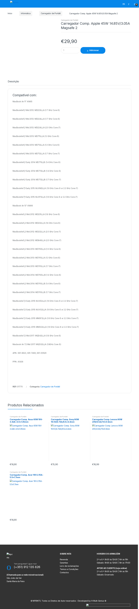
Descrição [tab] (13, 81)
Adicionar (94, 50)
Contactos (64, 572)
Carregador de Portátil (51, 13)
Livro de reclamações (69, 566)
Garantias (64, 563)
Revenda (64, 559)
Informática (25, 13)
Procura (124, 3)
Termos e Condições (69, 569)
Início (10, 13)
